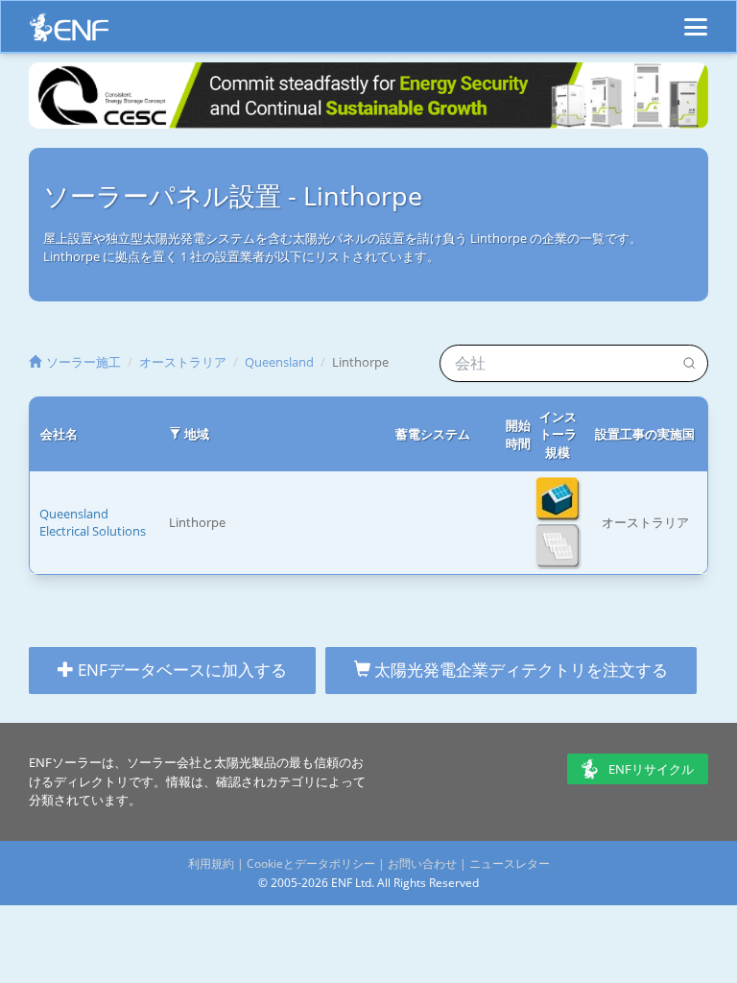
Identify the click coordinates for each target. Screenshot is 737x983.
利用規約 (211, 863)
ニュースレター (509, 863)
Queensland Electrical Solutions (92, 522)
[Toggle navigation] (695, 18)
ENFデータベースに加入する (180, 670)
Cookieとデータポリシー (311, 863)
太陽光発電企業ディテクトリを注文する (519, 670)
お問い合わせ (422, 863)
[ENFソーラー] (69, 32)
